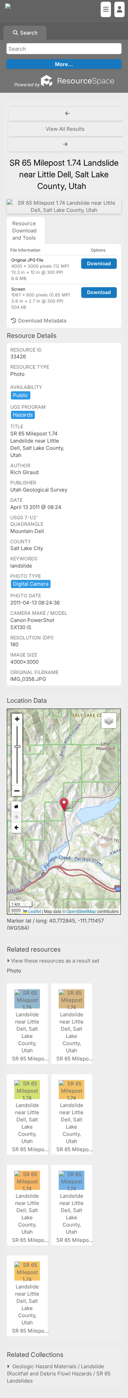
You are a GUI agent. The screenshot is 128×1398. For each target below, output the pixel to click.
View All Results (65, 129)
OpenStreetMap (81, 911)
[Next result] (66, 144)
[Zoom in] (17, 719)
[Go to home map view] (16, 806)
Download (99, 263)
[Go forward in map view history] (16, 817)
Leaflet (34, 911)
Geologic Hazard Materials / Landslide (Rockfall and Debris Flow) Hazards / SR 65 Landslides (59, 1373)
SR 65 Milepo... (31, 1058)
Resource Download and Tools (24, 230)
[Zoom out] (17, 791)
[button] (64, 805)
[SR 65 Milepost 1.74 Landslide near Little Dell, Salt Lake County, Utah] (64, 206)
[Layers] (108, 720)
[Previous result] (67, 113)
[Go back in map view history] (16, 828)
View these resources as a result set (54, 960)
